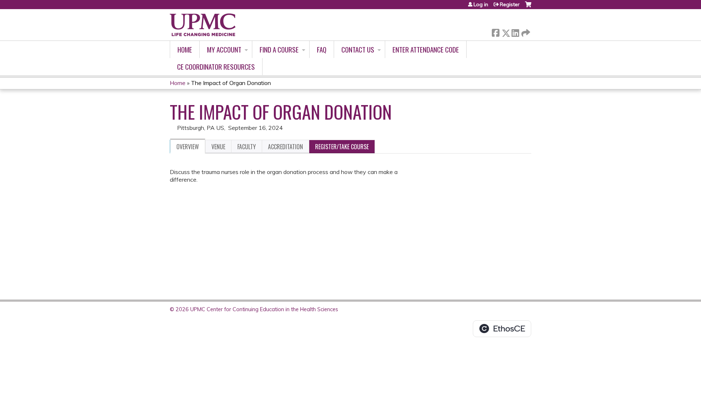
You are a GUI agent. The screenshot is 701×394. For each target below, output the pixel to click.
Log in (481, 4)
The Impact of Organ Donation (231, 82)
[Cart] (528, 7)
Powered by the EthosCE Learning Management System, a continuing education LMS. (502, 328)
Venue (218, 146)
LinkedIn (515, 31)
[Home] (202, 24)
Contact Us (357, 49)
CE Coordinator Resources (216, 66)
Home (184, 49)
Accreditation (285, 146)
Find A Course (279, 49)
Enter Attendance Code (425, 49)
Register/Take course (342, 146)
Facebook (495, 31)
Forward (525, 31)
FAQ (321, 49)
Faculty (246, 146)
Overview (187, 146)
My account (224, 49)
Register (510, 4)
